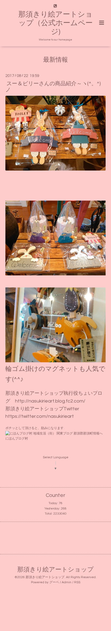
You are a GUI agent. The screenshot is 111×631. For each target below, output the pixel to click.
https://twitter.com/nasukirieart (39, 416)
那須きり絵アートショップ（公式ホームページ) (55, 23)
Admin (66, 582)
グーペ (54, 582)
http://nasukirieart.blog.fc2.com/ (50, 401)
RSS (77, 582)
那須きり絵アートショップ (55, 570)
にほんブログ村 (16, 438)
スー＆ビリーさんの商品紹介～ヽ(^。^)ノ (53, 86)
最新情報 (55, 60)
